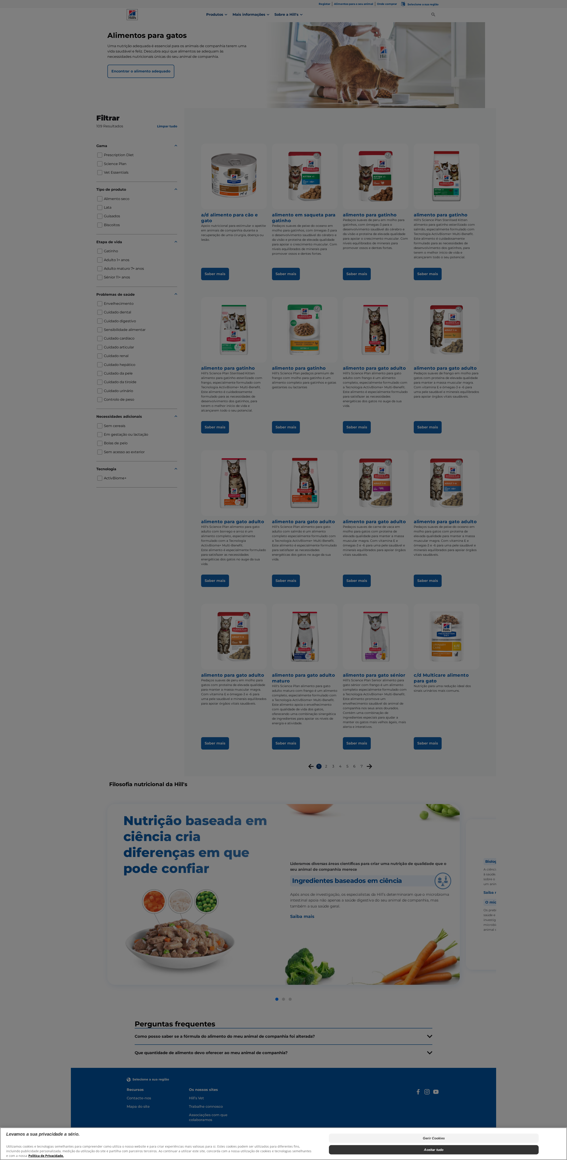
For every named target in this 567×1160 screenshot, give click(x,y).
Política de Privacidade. (46, 1156)
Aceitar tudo (433, 1150)
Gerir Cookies (434, 1138)
